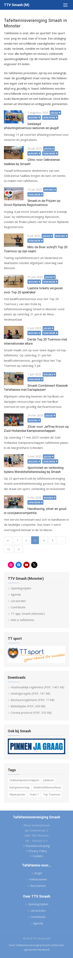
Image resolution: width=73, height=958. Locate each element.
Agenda (16, 594)
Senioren (49, 117)
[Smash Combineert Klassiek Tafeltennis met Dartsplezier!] (14, 378)
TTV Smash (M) (16, 5)
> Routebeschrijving (36, 846)
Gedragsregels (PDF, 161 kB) (30, 693)
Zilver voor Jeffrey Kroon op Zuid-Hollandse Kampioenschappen (36, 429)
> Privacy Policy (36, 851)
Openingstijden (21, 588)
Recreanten (38, 886)
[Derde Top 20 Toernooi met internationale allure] (14, 332)
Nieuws (33, 117)
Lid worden (18, 601)
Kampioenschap (19, 787)
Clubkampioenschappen (24, 780)
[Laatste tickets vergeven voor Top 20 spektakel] (14, 281)
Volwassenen (38, 879)
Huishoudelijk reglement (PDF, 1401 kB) (37, 687)
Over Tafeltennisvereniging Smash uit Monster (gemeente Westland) (36, 947)
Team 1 (34, 794)
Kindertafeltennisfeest (47, 787)
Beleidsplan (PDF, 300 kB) (28, 706)
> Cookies (36, 856)
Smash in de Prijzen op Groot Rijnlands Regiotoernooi (32, 203)
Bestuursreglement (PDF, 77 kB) (33, 700)
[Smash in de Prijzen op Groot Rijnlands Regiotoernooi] (14, 193)
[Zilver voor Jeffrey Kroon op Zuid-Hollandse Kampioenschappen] (14, 419)
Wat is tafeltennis (22, 620)
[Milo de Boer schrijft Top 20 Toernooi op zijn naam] (14, 240)
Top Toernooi (51, 794)
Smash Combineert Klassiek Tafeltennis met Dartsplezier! (36, 388)
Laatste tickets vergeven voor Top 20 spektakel (33, 290)
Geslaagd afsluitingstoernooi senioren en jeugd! (31, 126)
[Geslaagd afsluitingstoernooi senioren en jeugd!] (14, 116)
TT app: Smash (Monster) (28, 614)
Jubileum (48, 780)
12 (8, 549)
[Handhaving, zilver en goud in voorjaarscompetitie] (14, 501)
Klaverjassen (17, 794)
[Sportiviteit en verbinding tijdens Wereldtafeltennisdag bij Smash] (14, 460)
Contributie (18, 607)
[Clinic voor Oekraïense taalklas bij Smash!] (14, 152)
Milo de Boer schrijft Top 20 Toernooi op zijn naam (35, 249)
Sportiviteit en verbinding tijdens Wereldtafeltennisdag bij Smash (34, 470)
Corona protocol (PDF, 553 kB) (31, 712)
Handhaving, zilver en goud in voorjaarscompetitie (35, 511)
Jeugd (54, 112)
